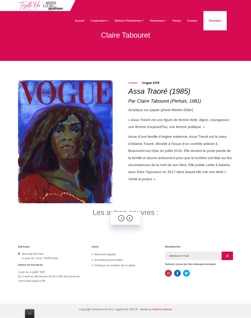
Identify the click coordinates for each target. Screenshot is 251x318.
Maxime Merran (162, 309)
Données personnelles (108, 260)
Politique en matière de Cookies (114, 265)
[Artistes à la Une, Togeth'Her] (41, 5)
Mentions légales (105, 254)
